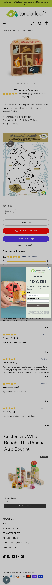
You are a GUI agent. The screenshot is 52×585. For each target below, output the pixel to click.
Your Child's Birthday (33, 298)
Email (28, 292)
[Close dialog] (49, 268)
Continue (38, 305)
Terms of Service (43, 315)
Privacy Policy (37, 315)
